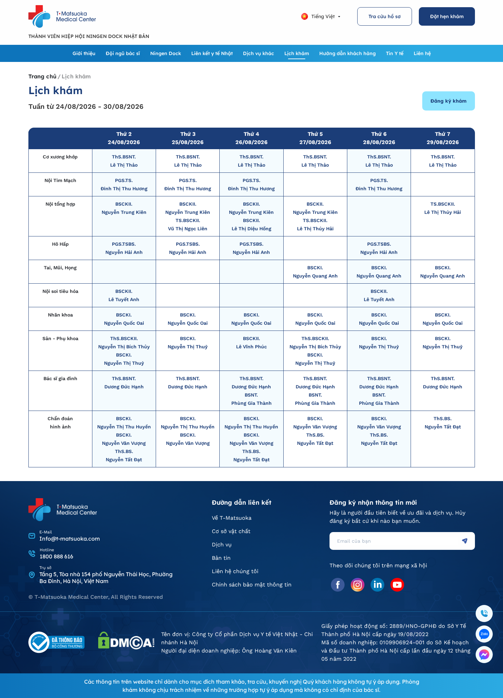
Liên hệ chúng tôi (235, 571)
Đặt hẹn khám (447, 16)
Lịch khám (296, 53)
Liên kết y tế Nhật (212, 53)
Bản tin (221, 558)
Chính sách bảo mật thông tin (252, 584)
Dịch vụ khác (258, 53)
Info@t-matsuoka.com (69, 538)
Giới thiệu (84, 53)
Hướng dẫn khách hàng (347, 53)
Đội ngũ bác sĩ (123, 53)
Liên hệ (422, 53)
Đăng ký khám (448, 101)
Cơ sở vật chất (231, 531)
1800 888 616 (56, 556)
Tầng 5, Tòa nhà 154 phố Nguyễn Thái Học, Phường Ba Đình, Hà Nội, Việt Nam (105, 577)
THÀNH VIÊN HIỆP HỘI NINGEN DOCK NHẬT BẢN (88, 36)
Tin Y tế (394, 53)
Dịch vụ (222, 544)
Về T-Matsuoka (232, 518)
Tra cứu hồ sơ (385, 16)
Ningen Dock (165, 53)
